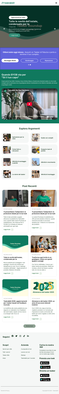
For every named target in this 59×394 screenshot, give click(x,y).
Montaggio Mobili (10, 60)
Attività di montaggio (48, 174)
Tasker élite (6, 355)
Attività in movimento (48, 162)
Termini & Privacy (5, 390)
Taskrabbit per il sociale (28, 358)
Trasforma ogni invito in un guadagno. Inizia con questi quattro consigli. (42, 259)
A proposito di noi (26, 349)
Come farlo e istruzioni (16, 150)
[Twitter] (17, 337)
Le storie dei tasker (18, 174)
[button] (56, 3)
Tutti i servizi (6, 352)
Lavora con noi (25, 352)
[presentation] (4, 28)
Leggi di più (14, 35)
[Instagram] (21, 337)
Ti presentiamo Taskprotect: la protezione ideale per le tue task (15, 213)
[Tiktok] (25, 337)
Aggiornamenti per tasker (18, 17)
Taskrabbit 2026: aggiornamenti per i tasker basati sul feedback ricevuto (15, 303)
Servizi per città (7, 349)
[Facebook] (13, 337)
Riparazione (49, 60)
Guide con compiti (47, 138)
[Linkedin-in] (29, 337)
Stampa (23, 355)
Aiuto (4, 358)
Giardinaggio (29, 60)
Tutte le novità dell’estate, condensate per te (13, 258)
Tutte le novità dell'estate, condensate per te (23, 22)
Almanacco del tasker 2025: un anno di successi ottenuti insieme (43, 303)
